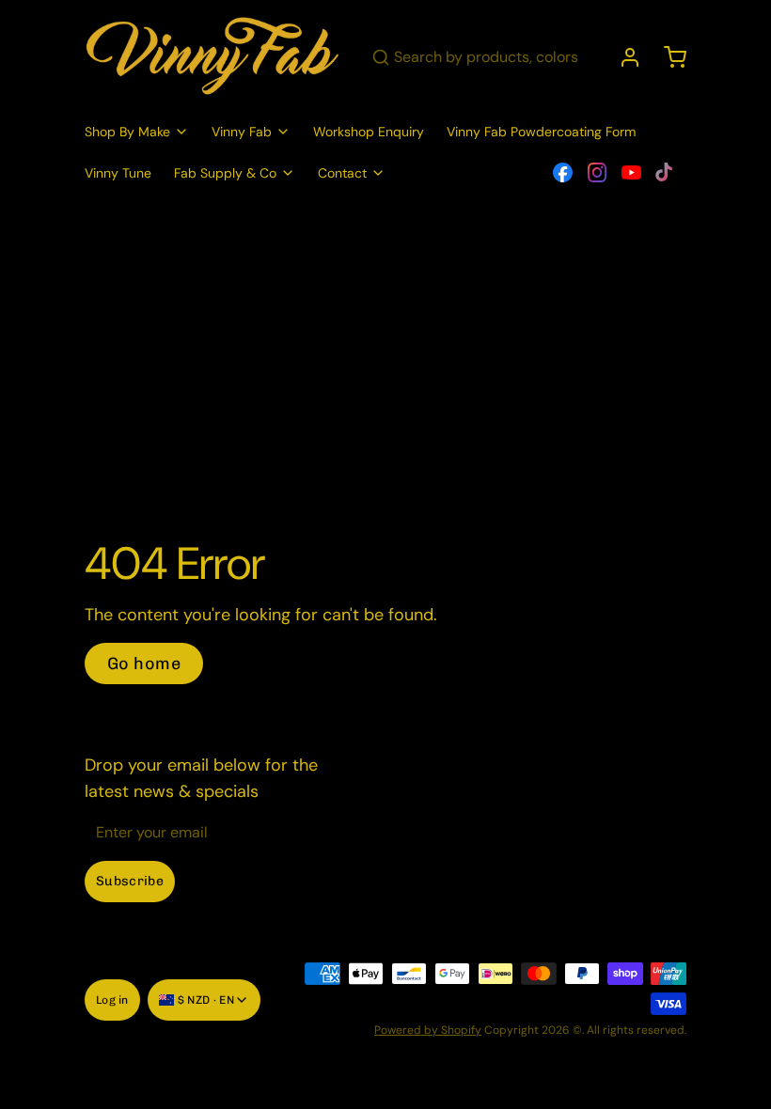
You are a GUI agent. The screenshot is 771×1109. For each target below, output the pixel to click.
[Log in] (622, 57)
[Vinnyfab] (213, 57)
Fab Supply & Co (225, 172)
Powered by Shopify (427, 1030)
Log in (112, 1000)
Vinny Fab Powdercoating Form (541, 131)
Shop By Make (127, 131)
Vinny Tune (118, 172)
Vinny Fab (242, 131)
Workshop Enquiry (368, 131)
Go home (144, 663)
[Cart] (667, 57)
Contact (342, 172)
